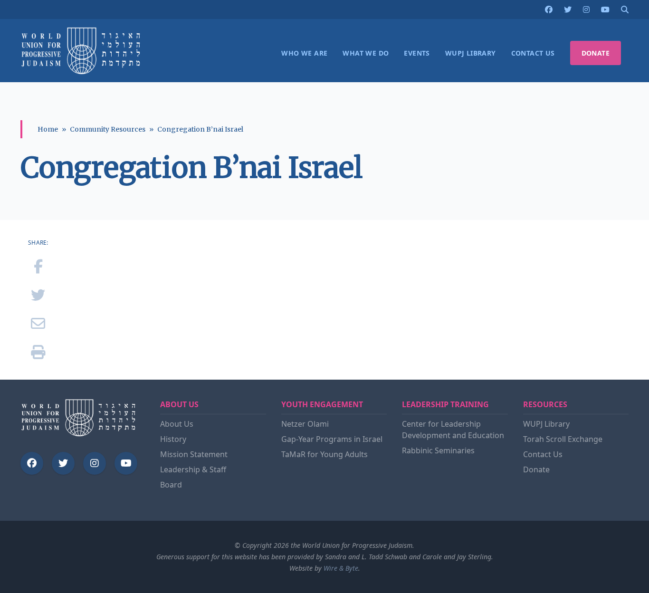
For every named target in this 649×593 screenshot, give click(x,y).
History (173, 439)
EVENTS (416, 52)
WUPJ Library (546, 424)
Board (171, 484)
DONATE (596, 52)
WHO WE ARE (304, 52)
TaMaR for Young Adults (324, 454)
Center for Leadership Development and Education (453, 429)
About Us (176, 424)
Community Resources (107, 129)
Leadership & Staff (193, 469)
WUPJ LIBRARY (470, 52)
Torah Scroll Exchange (562, 439)
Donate (536, 469)
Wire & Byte (341, 568)
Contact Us (543, 454)
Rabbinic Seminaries (438, 450)
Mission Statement (194, 454)
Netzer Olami (305, 424)
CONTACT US (533, 52)
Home (48, 129)
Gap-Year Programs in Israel (331, 439)
